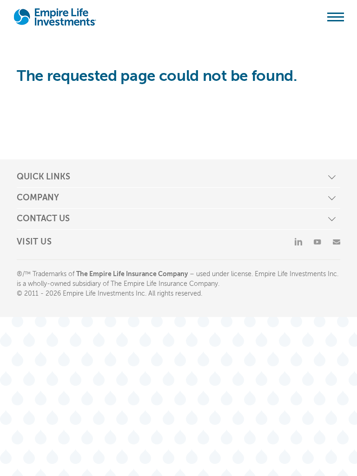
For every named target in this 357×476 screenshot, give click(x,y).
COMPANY (38, 197)
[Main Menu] (335, 17)
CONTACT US (43, 218)
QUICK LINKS (43, 176)
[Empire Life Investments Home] (55, 17)
